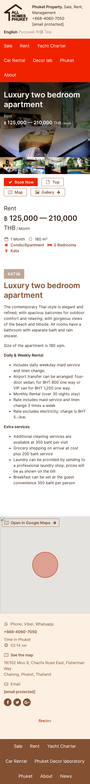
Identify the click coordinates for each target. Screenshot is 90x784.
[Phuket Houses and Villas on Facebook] (8, 702)
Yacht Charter (51, 45)
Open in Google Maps (30, 522)
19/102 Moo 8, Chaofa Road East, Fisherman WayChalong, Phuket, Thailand (44, 664)
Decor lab (42, 60)
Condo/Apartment (27, 244)
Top (56, 182)
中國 (39, 31)
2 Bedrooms (65, 244)
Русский (27, 31)
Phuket (67, 60)
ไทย (48, 31)
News (66, 776)
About (10, 74)
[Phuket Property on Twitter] (17, 702)
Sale (8, 45)
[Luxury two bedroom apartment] (11, 165)
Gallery (48, 192)
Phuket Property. (48, 6)
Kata (15, 250)
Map (19, 192)
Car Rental (14, 60)
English (11, 31)
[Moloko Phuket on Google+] (27, 702)
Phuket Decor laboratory (59, 761)
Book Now (24, 182)
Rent (25, 45)
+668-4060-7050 (48, 18)
